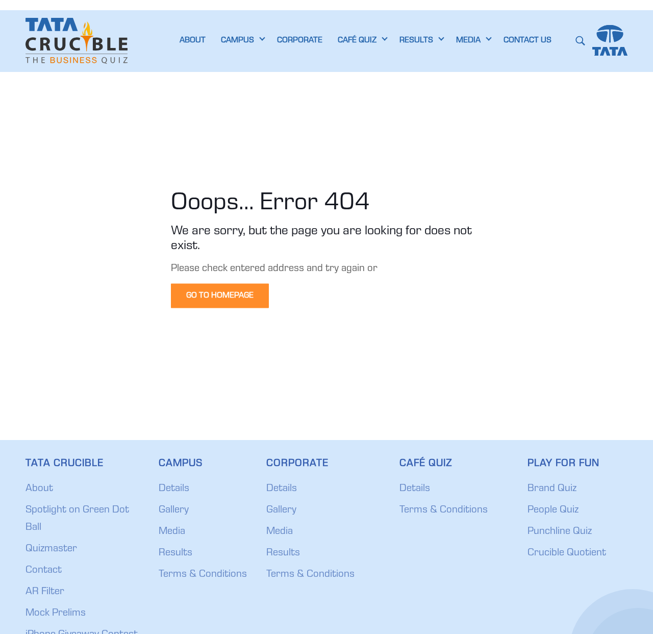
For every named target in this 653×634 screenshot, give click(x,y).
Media (172, 532)
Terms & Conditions (203, 575)
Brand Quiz (552, 489)
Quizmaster (51, 549)
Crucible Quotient (567, 553)
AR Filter (45, 592)
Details (174, 489)
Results (175, 553)
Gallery (174, 510)
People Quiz (553, 510)
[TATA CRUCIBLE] (77, 40)
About (39, 489)
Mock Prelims (56, 613)
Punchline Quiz (560, 532)
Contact (44, 571)
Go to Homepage (220, 295)
